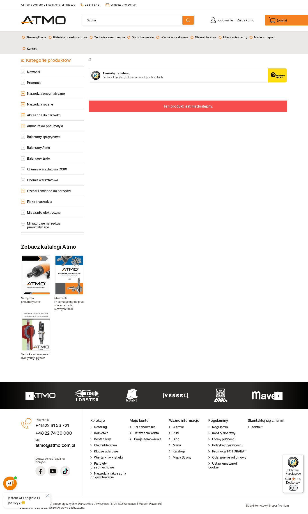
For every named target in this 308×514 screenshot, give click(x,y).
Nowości (33, 72)
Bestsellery (102, 439)
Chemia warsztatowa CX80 (47, 169)
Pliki (176, 433)
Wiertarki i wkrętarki (108, 457)
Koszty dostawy (223, 433)
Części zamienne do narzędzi (49, 191)
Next (278, 396)
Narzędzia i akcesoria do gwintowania (108, 475)
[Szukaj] (188, 20)
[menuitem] (34, 37)
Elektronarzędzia (39, 202)
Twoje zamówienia (147, 439)
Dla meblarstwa (105, 445)
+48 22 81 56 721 (52, 425)
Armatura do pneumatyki (45, 126)
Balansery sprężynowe (44, 137)
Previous (29, 396)
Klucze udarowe (106, 451)
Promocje (34, 83)
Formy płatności (223, 439)
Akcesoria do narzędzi (43, 115)
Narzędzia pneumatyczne (46, 93)
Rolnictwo (101, 433)
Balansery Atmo (38, 147)
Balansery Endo (38, 158)
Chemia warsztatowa (42, 180)
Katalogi (179, 451)
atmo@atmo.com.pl (123, 4)
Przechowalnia (144, 427)
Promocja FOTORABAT (229, 451)
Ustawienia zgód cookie (222, 465)
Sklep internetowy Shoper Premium (267, 505)
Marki (177, 445)
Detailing (100, 427)
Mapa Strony (182, 457)
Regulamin (220, 427)
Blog (176, 439)
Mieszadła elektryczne (44, 212)
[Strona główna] (43, 20)
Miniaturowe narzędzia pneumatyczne (43, 225)
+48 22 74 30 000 (53, 433)
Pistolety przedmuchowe (102, 465)
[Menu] (300, 457)
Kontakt (256, 427)
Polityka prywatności (227, 445)
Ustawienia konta (146, 433)
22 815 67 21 (92, 4)
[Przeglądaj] (36, 275)
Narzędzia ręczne (40, 104)
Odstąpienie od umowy (229, 457)
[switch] (293, 488)
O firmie (178, 427)
